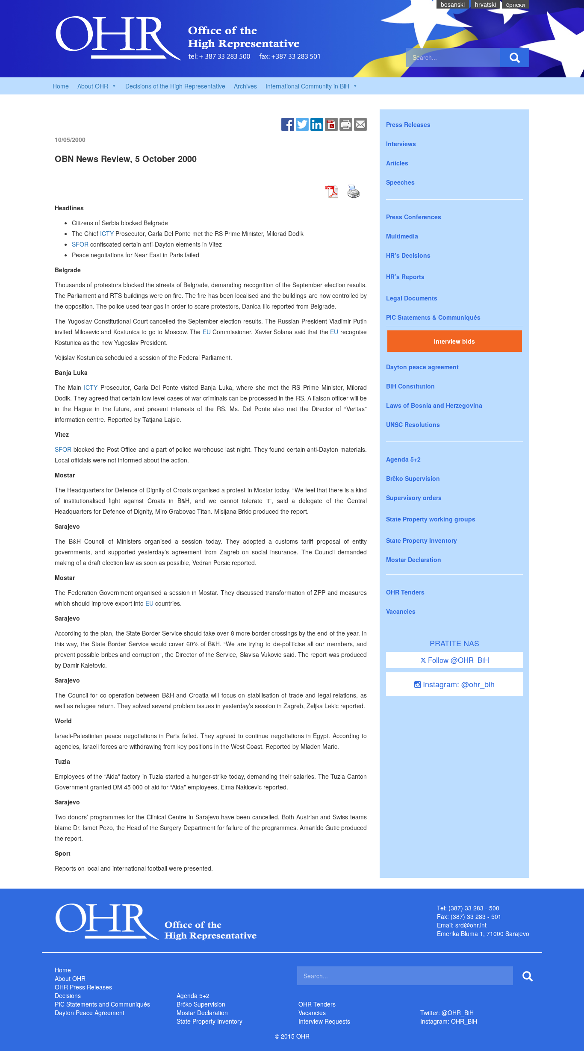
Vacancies (401, 611)
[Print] (345, 123)
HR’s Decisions (408, 255)
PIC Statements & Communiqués (433, 317)
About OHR (70, 978)
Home (61, 86)
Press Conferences (413, 216)
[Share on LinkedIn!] (316, 123)
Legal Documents (411, 298)
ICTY (107, 233)
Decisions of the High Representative (175, 86)
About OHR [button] (92, 86)
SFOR (80, 244)
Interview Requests (324, 1021)
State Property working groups (430, 519)
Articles (397, 163)
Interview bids (454, 341)
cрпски (515, 4)
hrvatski (485, 4)
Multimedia (402, 236)
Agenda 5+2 (403, 459)
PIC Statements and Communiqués (102, 1004)
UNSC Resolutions (413, 424)
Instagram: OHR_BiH (448, 1021)
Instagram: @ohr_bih (458, 683)
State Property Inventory (421, 540)
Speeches (400, 182)
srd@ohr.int (471, 925)
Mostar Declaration (413, 559)
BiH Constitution (410, 386)
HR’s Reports (405, 276)
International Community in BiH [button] (307, 86)
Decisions (68, 995)
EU (207, 331)
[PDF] (331, 123)
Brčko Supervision (413, 478)
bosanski (453, 4)
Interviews (401, 143)
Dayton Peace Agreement (89, 1012)
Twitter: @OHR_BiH (447, 1012)
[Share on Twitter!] (302, 123)
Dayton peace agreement (422, 366)
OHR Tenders (405, 592)
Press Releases (408, 124)
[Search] (514, 57)
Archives (245, 86)
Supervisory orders (414, 497)
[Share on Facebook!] (287, 123)
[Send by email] (360, 123)
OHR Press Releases (83, 987)
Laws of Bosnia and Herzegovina (434, 405)
